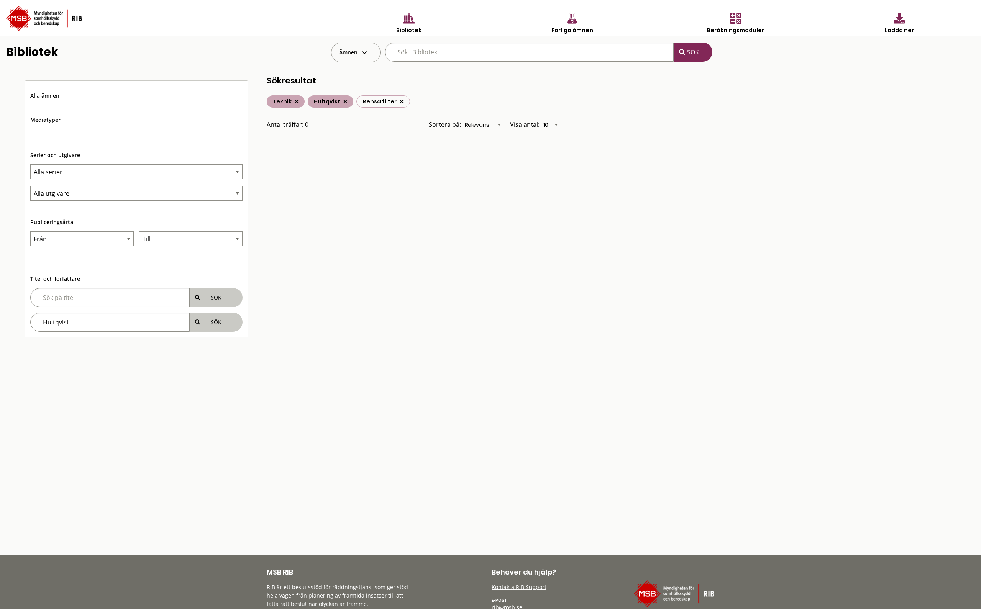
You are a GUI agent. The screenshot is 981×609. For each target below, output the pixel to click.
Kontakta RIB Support (519, 587)
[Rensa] (402, 101)
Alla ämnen (44, 95)
